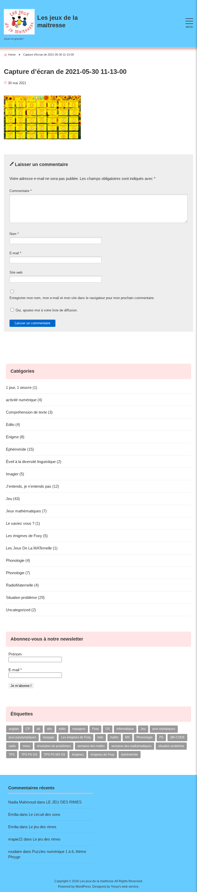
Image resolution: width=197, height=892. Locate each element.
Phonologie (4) (18, 560)
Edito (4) (13, 424)
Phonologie (144, 737)
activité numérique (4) (24, 400)
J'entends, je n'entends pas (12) (32, 486)
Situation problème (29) (25, 597)
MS (127, 737)
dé (38, 729)
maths (114, 737)
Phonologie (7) (18, 573)
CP (28, 729)
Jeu (143, 729)
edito (62, 729)
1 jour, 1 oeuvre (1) (21, 387)
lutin (100, 737)
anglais (14, 729)
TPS (12, 754)
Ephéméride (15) (20, 449)
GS (107, 729)
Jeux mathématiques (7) (26, 511)
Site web (15, 272)
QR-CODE (177, 737)
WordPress (83, 886)
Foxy (95, 729)
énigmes (78, 754)
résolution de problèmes (54, 746)
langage (48, 737)
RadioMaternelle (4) (22, 585)
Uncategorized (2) (21, 610)
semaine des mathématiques (131, 746)
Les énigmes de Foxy (76, 737)
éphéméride (129, 754)
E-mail (15, 253)
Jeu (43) (13, 498)
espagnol (78, 729)
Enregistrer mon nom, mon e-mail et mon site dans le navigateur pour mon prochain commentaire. (82, 298)
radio (12, 746)
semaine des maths (91, 746)
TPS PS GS (29, 754)
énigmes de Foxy (102, 754)
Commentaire (20, 191)
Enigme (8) (15, 437)
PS (161, 737)
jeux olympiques (163, 729)
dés (49, 729)
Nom (14, 234)
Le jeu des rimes (42, 827)
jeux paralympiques (22, 737)
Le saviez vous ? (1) (23, 523)
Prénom (15, 654)
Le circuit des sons (44, 814)
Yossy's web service (125, 886)
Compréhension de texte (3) (29, 412)
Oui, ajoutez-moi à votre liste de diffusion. (46, 310)
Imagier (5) (15, 474)
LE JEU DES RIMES (64, 802)
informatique (125, 729)
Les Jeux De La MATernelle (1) (31, 548)
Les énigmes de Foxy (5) (27, 536)
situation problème (171, 746)
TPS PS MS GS (54, 754)
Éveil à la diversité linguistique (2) (33, 461)
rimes (26, 746)
